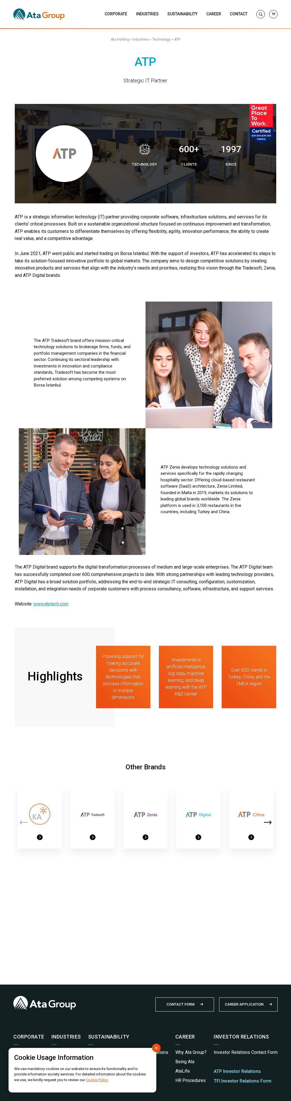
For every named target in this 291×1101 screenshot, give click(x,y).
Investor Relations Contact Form (246, 1052)
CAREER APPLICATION (244, 1004)
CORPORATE (116, 14)
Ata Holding (120, 39)
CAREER (213, 14)
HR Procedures (190, 1080)
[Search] (260, 14)
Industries (141, 39)
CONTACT (239, 14)
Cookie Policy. (97, 1080)
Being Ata (184, 1061)
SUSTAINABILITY (182, 14)
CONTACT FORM (180, 1004)
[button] (267, 822)
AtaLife (182, 1071)
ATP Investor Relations (237, 1071)
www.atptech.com (51, 604)
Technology (161, 39)
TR (273, 14)
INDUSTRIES (147, 14)
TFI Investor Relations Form (242, 1081)
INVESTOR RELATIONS (241, 1037)
